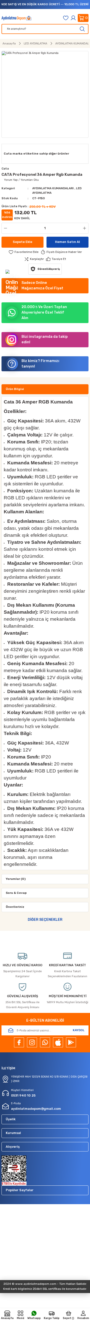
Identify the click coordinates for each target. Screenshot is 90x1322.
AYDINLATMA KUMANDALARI (53, 188)
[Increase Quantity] (85, 228)
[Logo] (16, 18)
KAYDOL (78, 1030)
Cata (5, 168)
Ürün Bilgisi (15, 389)
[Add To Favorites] (23, 252)
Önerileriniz (15, 907)
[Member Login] (73, 18)
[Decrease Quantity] (5, 228)
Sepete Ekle (22, 242)
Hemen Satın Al (67, 242)
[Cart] (83, 18)
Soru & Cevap (16, 893)
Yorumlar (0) (16, 879)
